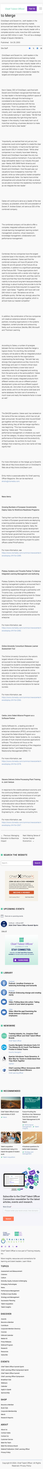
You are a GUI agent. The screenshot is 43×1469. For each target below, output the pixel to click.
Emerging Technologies (9, 1284)
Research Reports (7, 1418)
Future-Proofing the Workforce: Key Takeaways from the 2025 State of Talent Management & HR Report (31, 1117)
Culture (3, 1278)
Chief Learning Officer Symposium (12, 1376)
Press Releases (6, 1342)
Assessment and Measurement (11, 1271)
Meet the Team (6, 1443)
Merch (3, 1414)
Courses (4, 1332)
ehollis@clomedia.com (11, 481)
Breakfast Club (6, 1380)
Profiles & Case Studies (9, 1294)
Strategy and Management (10, 1297)
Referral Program (7, 1345)
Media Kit (4, 1339)
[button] (40, 8)
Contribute (4, 1325)
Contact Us (5, 1436)
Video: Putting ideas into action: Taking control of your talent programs (24, 1003)
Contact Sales (5, 1433)
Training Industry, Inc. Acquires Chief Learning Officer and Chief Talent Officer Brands (25, 1036)
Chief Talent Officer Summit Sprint (12, 1367)
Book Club (4, 1408)
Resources (4, 1352)
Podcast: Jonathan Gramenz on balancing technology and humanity (23, 984)
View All (4, 931)
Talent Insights (6, 1307)
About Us (4, 1430)
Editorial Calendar (7, 1335)
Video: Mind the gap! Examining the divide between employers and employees (23, 1013)
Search (37, 863)
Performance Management (10, 1291)
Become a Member (7, 1322)
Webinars (4, 1383)
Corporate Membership (9, 1411)
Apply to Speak (6, 1390)
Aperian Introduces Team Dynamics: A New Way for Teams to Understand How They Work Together (24, 1058)
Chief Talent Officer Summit (10, 1373)
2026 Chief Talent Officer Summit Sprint (23, 925)
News (3, 1288)
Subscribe (4, 1355)
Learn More (26, 1261)
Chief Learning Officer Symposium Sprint (15, 1370)
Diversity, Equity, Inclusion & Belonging (14, 1281)
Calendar (4, 1386)
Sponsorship (5, 1393)
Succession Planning (8, 1301)
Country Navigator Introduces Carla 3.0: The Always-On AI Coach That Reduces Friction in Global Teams (24, 1047)
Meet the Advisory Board (9, 1446)
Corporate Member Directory (10, 1329)
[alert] (21, 916)
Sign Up (32, 9)
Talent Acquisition (7, 1304)
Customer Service (7, 1439)
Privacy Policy (5, 1452)
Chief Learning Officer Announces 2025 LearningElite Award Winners (24, 1069)
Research (4, 1348)
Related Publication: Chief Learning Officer (15, 1449)
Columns (4, 1274)
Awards (3, 1319)
